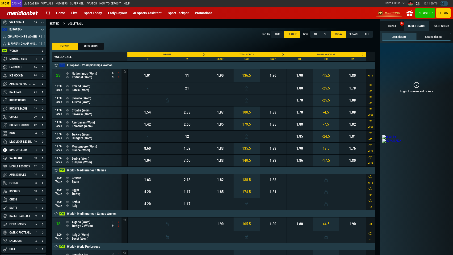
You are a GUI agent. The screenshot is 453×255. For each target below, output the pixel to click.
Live (74, 13)
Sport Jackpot (178, 13)
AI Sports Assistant (147, 13)
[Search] (48, 13)
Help (126, 3)
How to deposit (110, 3)
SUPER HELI (77, 3)
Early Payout (117, 13)
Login (443, 13)
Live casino (31, 3)
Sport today (93, 13)
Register (425, 13)
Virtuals (47, 3)
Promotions (203, 13)
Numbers (61, 3)
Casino (16, 3)
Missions (392, 13)
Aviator (92, 3)
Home (60, 13)
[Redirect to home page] (22, 13)
